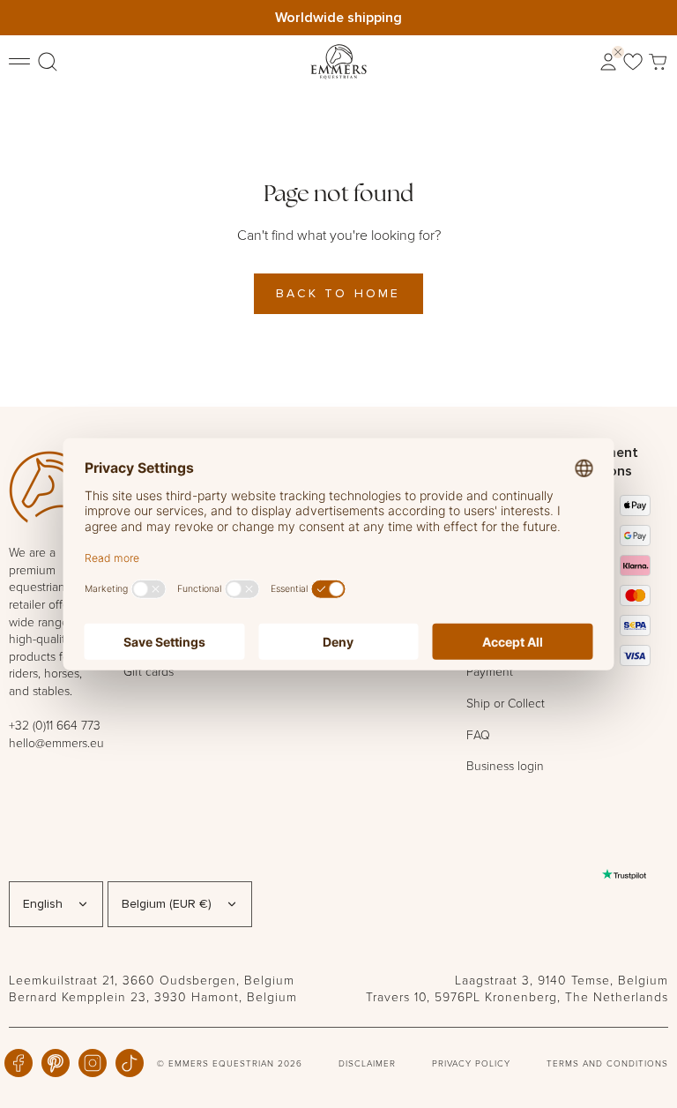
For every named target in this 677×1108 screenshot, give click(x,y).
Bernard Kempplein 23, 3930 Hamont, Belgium (153, 996)
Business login (505, 765)
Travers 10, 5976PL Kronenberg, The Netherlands (517, 996)
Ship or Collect (505, 702)
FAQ (478, 734)
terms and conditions (607, 1063)
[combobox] (56, 904)
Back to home (338, 293)
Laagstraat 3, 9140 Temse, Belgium (561, 979)
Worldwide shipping (338, 17)
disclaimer (367, 1063)
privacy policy (471, 1063)
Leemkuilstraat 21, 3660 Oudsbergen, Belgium (151, 979)
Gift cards (148, 671)
